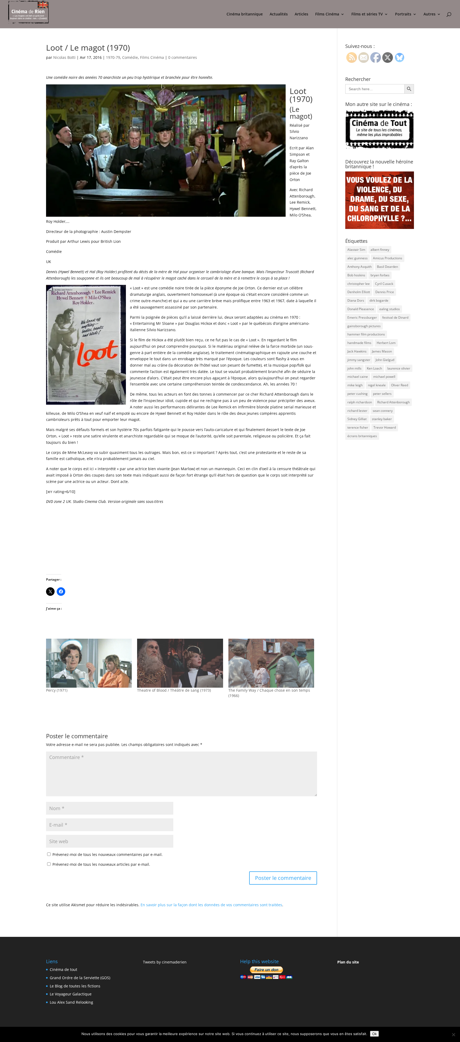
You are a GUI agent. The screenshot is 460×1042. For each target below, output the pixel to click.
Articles (301, 14)
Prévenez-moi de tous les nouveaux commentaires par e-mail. (107, 854)
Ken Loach (374, 368)
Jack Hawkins (357, 351)
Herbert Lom (386, 343)
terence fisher (357, 427)
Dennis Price (384, 292)
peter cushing (357, 393)
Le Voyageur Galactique (71, 993)
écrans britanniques (362, 436)
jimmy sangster (358, 360)
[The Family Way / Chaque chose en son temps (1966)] (271, 663)
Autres (430, 14)
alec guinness (357, 258)
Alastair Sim (356, 249)
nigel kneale (377, 385)
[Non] (453, 1034)
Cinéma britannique (245, 14)
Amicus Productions (387, 258)
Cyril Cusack (384, 283)
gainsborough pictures (364, 326)
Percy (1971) (56, 690)
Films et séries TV (367, 14)
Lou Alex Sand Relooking (71, 1002)
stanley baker (382, 419)
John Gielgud (385, 360)
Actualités (279, 14)
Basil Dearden (387, 266)
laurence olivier (398, 368)
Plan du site (348, 962)
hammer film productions (366, 334)
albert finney (380, 249)
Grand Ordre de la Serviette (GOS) (80, 977)
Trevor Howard (384, 427)
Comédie (130, 57)
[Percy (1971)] (89, 663)
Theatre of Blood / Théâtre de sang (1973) (174, 690)
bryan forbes (380, 275)
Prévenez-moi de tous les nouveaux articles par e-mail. (101, 864)
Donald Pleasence (360, 309)
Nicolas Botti (64, 57)
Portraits (403, 14)
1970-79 (113, 57)
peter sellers (382, 393)
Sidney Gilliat (357, 419)
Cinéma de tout (63, 969)
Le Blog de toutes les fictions (75, 985)
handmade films (359, 343)
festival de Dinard (395, 317)
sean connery (383, 410)
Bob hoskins (356, 275)
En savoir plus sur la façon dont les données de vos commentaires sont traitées (211, 904)
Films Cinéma (327, 14)
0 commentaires (182, 57)
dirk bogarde (378, 300)
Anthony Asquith (359, 266)
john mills (354, 368)
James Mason (382, 351)
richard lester (357, 410)
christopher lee (358, 283)
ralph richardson (359, 402)
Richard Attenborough (393, 402)
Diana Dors (355, 300)
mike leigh (355, 385)
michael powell (384, 376)
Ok (374, 1034)
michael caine (357, 376)
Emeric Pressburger (362, 317)
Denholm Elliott (358, 292)
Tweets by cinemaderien (165, 962)
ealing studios (389, 309)
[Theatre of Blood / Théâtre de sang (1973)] (180, 663)
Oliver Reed (399, 385)
